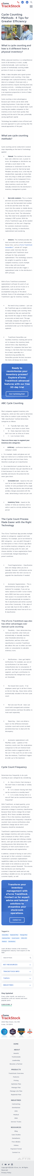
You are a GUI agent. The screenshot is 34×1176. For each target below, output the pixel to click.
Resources (16, 1127)
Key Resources (10, 965)
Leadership (16, 1060)
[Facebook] (2, 1164)
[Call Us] (18, 2)
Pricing (16, 1080)
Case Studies (16, 1134)
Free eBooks (16, 1142)
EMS (16, 1111)
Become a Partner (16, 1064)
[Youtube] (6, 1164)
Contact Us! (17, 920)
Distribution (16, 1107)
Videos (16, 1145)
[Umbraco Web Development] (25, 1158)
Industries (8, 985)
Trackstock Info (11, 971)
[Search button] (31, 2)
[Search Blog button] (30, 957)
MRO (16, 1118)
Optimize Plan (16, 1084)
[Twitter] (9, 1164)
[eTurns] (10, 5)
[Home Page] (10, 1017)
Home (16, 1044)
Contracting (16, 1104)
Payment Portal (16, 1149)
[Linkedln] (12, 1164)
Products (16, 1069)
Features (16, 1077)
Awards (16, 1053)
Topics (6, 978)
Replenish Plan (16, 1094)
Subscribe (5, 1004)
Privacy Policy (6, 1172)
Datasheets (16, 1138)
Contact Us (16, 1152)
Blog (16, 1131)
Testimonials (16, 1057)
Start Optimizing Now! (17, 394)
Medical (16, 1114)
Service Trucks (16, 1121)
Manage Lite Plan (16, 1091)
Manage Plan (16, 1087)
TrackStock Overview (16, 1073)
